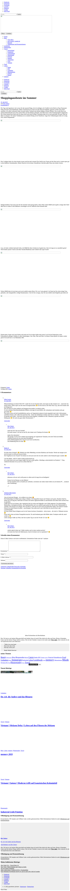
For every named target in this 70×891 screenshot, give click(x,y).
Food (5, 64)
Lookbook (7, 46)
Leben (6, 66)
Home (5, 36)
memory (6, 76)
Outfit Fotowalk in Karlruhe (13, 566)
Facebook (6, 5)
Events (42, 657)
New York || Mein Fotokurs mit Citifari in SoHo (13, 867)
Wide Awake (7, 399)
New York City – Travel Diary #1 (10, 865)
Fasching (46, 657)
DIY (9, 69)
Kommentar (4, 551)
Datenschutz (30, 886)
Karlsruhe (25, 660)
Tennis (23, 662)
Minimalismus (11, 72)
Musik (65, 659)
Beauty (9, 75)
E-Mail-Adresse (5, 557)
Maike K (6, 448)
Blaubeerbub (9, 657)
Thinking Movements (10, 493)
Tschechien (11, 59)
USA (9, 61)
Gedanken (10, 70)
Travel (6, 49)
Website (3, 560)
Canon (31, 657)
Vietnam (10, 63)
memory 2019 (7, 754)
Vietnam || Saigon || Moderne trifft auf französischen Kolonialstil (29, 783)
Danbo (36, 657)
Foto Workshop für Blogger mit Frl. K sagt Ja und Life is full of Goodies (20, 871)
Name (3, 554)
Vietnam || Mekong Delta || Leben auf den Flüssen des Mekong (28, 725)
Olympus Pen (4, 662)
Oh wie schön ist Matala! (7, 868)
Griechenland (11, 53)
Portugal (10, 56)
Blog (5, 38)
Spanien (10, 58)
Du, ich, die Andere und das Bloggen (16, 697)
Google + (6, 6)
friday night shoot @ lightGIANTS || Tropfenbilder (14, 870)
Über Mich (10, 39)
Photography (7, 47)
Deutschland (11, 50)
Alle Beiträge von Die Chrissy (9, 844)
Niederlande (11, 55)
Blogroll (10, 43)
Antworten (7, 421)
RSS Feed (7, 11)
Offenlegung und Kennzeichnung (17, 44)
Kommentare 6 (5, 105)
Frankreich (10, 52)
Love (44, 660)
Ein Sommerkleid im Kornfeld (13, 568)
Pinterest (6, 8)
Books (26, 657)
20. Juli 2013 (11, 427)
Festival (10, 73)
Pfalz (9, 662)
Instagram (6, 3)
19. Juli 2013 (4, 102)
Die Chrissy (6, 103)
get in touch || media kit (14, 41)
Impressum (23, 886)
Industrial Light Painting (12, 812)
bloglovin (6, 2)
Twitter (6, 10)
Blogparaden (20, 657)
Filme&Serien (58, 657)
